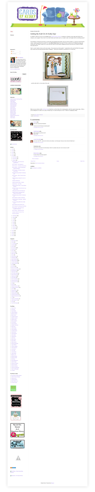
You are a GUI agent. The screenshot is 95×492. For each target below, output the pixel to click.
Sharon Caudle (13, 113)
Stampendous (14, 290)
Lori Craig (13, 350)
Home (58, 161)
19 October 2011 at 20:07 (38, 156)
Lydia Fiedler (13, 353)
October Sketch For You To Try (18, 212)
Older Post (82, 161)
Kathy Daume (13, 342)
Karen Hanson (13, 108)
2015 (13, 149)
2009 (13, 232)
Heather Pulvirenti (14, 325)
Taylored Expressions (15, 295)
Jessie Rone (12, 107)
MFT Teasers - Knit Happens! (17, 164)
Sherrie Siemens (14, 366)
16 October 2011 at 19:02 (38, 142)
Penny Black (13, 277)
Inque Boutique (14, 259)
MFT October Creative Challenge (18, 197)
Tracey (35, 122)
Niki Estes (13, 359)
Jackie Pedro (13, 327)
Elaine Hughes (14, 320)
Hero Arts (13, 252)
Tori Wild (13, 370)
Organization (13, 271)
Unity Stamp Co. (14, 300)
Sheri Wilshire (13, 114)
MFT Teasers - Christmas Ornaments (19, 165)
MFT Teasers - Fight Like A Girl (18, 210)
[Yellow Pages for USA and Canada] (13, 467)
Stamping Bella (14, 293)
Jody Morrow (13, 336)
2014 (13, 150)
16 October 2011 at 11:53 (38, 127)
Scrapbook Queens (15, 287)
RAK (12, 283)
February (14, 227)
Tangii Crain (12, 116)
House (12, 254)
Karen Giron (13, 339)
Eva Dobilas (13, 322)
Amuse (12, 242)
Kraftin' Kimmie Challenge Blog (16, 99)
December (15, 157)
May (13, 222)
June (14, 220)
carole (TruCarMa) (37, 139)
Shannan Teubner (14, 363)
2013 (13, 152)
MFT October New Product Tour (18, 204)
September (15, 215)
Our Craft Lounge (14, 273)
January (14, 228)
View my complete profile (15, 69)
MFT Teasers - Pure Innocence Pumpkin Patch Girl (18, 208)
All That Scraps (14, 382)
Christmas (13, 244)
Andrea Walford (14, 312)
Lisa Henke (13, 349)
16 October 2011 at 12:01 (38, 135)
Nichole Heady (14, 357)
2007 (13, 235)
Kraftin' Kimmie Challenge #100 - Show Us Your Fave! (18, 193)
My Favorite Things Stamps (16, 375)
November (15, 158)
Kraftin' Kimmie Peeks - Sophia (18, 182)
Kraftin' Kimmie (13, 110)
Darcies (12, 246)
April (13, 223)
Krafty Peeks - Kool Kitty (16, 183)
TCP (12, 297)
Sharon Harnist (14, 364)
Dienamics (13, 249)
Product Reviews (14, 280)
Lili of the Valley (14, 261)
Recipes (12, 284)
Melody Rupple (14, 356)
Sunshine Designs (14, 294)
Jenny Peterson (13, 106)
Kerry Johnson (20, 57)
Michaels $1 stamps (15, 269)
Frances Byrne (14, 323)
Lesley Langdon (14, 346)
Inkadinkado (13, 257)
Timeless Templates (15, 298)
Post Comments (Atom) (40, 163)
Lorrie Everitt (13, 351)
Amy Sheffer (13, 310)
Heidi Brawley (36, 131)
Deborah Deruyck (13, 103)
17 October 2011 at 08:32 (38, 149)
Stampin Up (13, 291)
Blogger (52, 483)
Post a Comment (35, 158)
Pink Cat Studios (14, 278)
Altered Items (13, 240)
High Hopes (13, 253)
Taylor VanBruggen (15, 368)
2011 (13, 155)
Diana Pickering (13, 104)
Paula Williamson (14, 360)
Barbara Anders (14, 313)
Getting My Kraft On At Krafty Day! (18, 190)
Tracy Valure (12, 117)
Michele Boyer (36, 153)
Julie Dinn (13, 337)
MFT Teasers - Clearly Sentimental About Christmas (18, 168)
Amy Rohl (13, 309)
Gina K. (12, 250)
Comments (14, 53)
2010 (13, 230)
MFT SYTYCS (14, 267)
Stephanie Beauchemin (14, 115)
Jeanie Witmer (14, 329)
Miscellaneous (14, 270)
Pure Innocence (14, 281)
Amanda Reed (13, 100)
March (14, 225)
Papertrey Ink (13, 276)
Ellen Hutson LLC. (14, 381)
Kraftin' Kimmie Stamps (56, 36)
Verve (12, 301)
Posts (13, 51)
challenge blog (45, 109)
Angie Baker (12, 101)
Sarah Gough (13, 361)
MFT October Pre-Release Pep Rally (19, 206)
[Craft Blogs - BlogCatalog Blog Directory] (18, 472)
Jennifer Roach (14, 330)
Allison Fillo (13, 308)
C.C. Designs (13, 243)
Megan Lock (13, 354)
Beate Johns (13, 315)
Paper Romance (14, 274)
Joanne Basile (14, 333)
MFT (12, 264)
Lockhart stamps (14, 263)
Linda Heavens (14, 347)
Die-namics (13, 247)
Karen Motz (13, 340)
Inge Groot (13, 326)
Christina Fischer (14, 316)
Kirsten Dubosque (14, 343)
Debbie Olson (14, 319)
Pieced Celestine (15, 213)
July (13, 218)
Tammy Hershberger (15, 367)
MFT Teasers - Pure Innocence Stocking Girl (18, 162)
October (14, 160)
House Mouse (14, 256)
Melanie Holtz (13, 111)
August (14, 217)
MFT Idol (13, 266)
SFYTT (12, 288)
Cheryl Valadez (13, 102)
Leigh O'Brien (13, 344)
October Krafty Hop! (16, 180)
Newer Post (33, 161)
